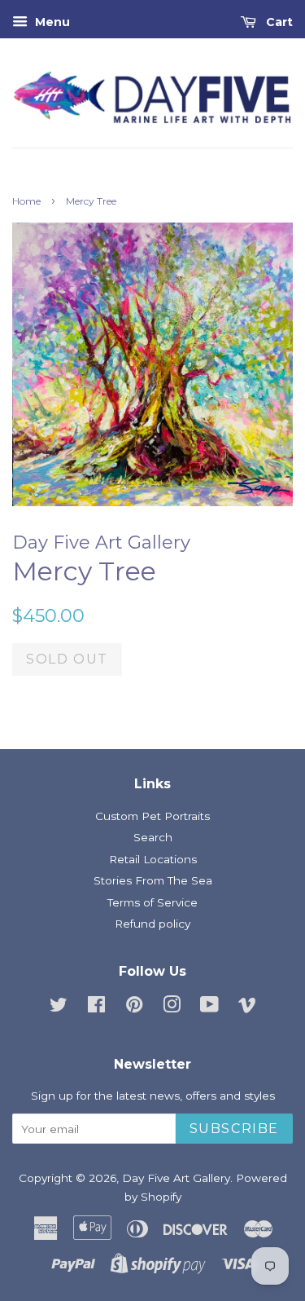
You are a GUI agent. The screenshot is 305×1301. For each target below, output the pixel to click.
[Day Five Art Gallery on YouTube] (209, 1007)
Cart (278, 22)
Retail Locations (153, 859)
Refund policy (152, 923)
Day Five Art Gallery (176, 1177)
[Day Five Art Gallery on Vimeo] (247, 1007)
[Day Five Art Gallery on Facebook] (96, 1007)
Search (152, 837)
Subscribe (234, 1128)
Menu (51, 22)
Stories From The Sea (153, 880)
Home (26, 201)
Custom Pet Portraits (152, 815)
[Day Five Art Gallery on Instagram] (172, 1007)
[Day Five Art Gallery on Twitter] (59, 1007)
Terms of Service (152, 902)
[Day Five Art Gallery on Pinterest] (134, 1007)
